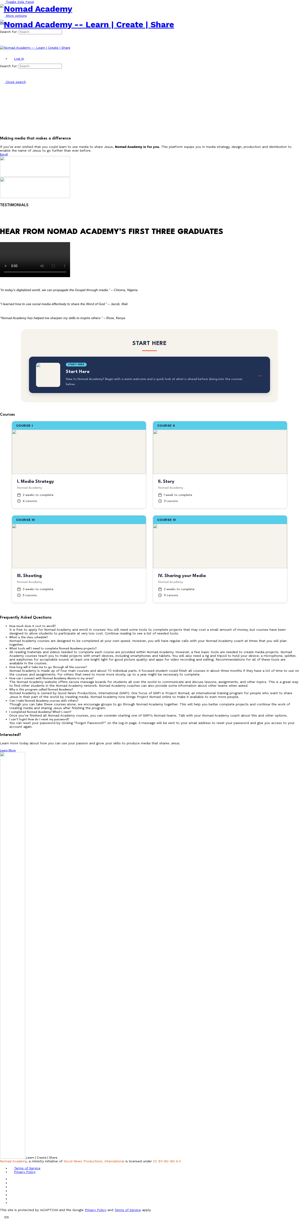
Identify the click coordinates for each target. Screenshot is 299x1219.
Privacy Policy (95, 1210)
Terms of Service (127, 1210)
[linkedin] (11, 1191)
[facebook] (11, 1183)
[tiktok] (11, 1195)
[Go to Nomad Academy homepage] (36, 9)
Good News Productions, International (94, 1161)
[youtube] (11, 1199)
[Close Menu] (2, 51)
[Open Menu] (2, 18)
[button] (154, 626)
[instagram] (11, 1187)
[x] (11, 1203)
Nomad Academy (13, 1161)
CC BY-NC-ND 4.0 (167, 1161)
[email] (11, 1179)
